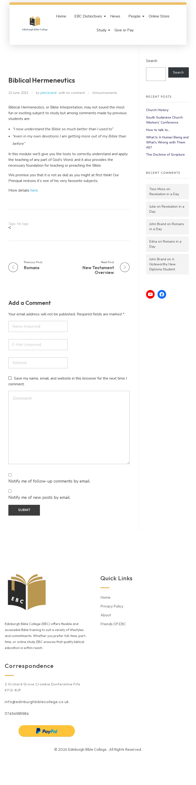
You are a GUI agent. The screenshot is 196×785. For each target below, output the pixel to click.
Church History (157, 110)
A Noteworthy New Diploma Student (162, 264)
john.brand (48, 93)
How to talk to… (158, 130)
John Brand (157, 224)
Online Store (159, 16)
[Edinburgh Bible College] (35, 23)
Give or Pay (124, 30)
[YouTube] (150, 294)
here (34, 190)
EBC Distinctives (88, 16)
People (134, 16)
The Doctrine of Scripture (165, 154)
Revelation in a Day (164, 194)
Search (151, 60)
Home (61, 16)
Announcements (104, 93)
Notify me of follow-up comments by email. (49, 481)
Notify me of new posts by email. (39, 497)
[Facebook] (162, 294)
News (115, 16)
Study (101, 30)
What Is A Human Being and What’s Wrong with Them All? (167, 142)
